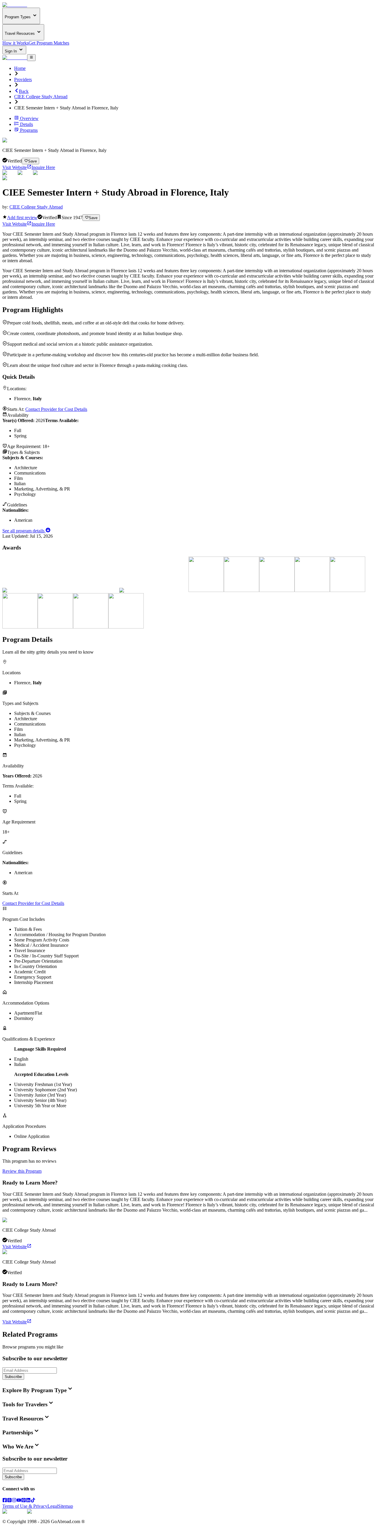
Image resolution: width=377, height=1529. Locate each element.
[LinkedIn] (28, 1500)
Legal (52, 1506)
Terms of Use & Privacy (24, 1506)
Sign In (11, 51)
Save (32, 161)
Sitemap (65, 1506)
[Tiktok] (33, 1500)
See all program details (24, 530)
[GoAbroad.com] (14, 4)
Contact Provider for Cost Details (56, 409)
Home (20, 68)
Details (26, 124)
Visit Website (14, 167)
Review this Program (22, 1171)
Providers (23, 79)
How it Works (15, 42)
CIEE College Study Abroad (40, 96)
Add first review (22, 217)
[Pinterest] (23, 1500)
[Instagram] (14, 1500)
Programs (29, 130)
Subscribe (13, 1376)
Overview (29, 118)
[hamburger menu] (31, 57)
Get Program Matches (49, 42)
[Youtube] (18, 1500)
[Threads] (9, 1500)
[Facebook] (4, 1500)
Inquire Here (43, 167)
